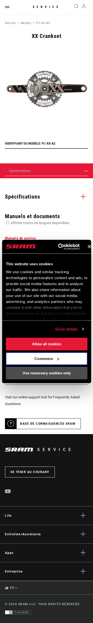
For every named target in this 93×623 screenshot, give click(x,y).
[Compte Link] (84, 7)
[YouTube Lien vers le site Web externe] (8, 492)
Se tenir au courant (29, 472)
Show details (66, 329)
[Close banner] (89, 246)
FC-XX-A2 (43, 23)
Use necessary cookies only (47, 373)
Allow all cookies (46, 344)
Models (26, 23)
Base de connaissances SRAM (47, 423)
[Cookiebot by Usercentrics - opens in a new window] (60, 246)
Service (47, 7)
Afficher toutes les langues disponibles (40, 223)
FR (11, 588)
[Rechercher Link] (76, 7)
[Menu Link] (7, 7)
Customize (43, 358)
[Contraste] (9, 612)
